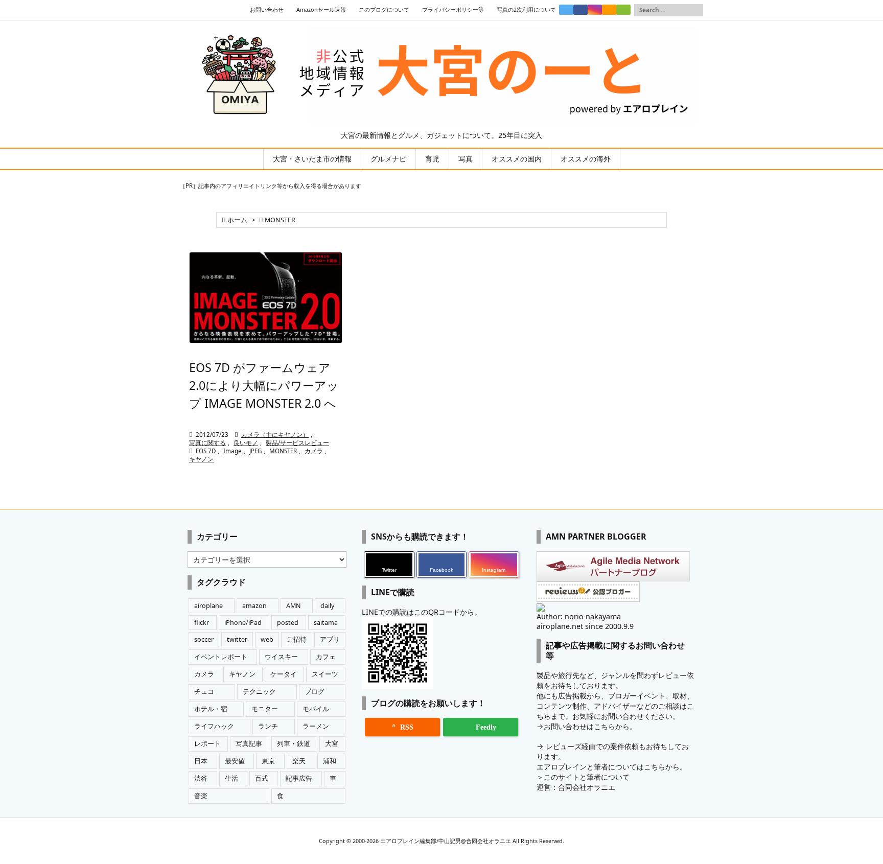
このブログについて (384, 9)
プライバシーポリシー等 (453, 9)
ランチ (268, 726)
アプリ (330, 639)
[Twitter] (566, 10)
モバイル (316, 709)
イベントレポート (220, 656)
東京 (268, 761)
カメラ (314, 451)
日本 (200, 761)
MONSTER (283, 451)
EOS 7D (206, 451)
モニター (264, 709)
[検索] (695, 10)
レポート (207, 743)
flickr (201, 622)
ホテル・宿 (210, 709)
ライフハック (214, 726)
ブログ (314, 691)
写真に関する (207, 443)
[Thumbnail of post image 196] (265, 297)
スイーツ (325, 674)
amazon (254, 605)
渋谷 (200, 778)
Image (232, 451)
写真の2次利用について (526, 9)
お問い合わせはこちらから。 (590, 726)
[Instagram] (595, 10)
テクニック (259, 691)
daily (327, 605)
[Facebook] (580, 10)
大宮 (331, 743)
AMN (293, 605)
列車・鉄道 (293, 743)
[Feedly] (623, 10)
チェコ (204, 691)
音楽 (200, 795)
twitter (237, 639)
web (267, 639)
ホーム (237, 220)
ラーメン (316, 726)
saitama (326, 622)
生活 (231, 778)
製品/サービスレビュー (297, 443)
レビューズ (564, 746)
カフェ (326, 656)
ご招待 (297, 639)
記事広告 (299, 778)
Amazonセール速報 (321, 9)
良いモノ (246, 443)
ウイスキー (281, 656)
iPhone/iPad (243, 622)
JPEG (255, 451)
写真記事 (249, 743)
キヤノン (201, 459)
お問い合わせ (267, 9)
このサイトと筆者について (587, 777)
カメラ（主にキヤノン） (275, 434)
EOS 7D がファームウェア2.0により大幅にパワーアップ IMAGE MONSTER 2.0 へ (264, 385)
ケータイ (283, 674)
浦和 (329, 761)
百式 (261, 778)
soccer (204, 639)
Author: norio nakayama (579, 616)
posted (287, 622)
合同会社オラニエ (586, 787)
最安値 (235, 761)
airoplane (208, 605)
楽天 (299, 761)
